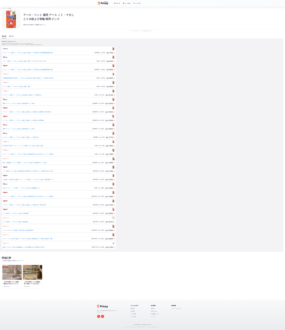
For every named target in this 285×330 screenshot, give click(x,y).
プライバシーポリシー (176, 308)
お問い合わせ (154, 311)
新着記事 (133, 308)
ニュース (153, 316)
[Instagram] (98, 316)
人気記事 (133, 311)
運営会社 (153, 308)
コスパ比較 (133, 316)
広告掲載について (155, 313)
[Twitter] (102, 316)
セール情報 (133, 313)
